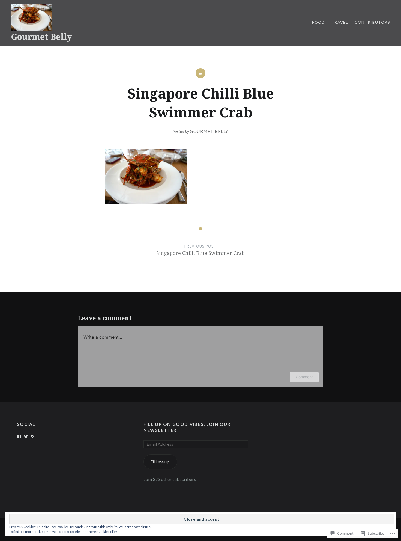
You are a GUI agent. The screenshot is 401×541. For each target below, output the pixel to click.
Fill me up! (160, 461)
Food (318, 22)
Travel (339, 22)
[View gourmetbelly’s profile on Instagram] (32, 436)
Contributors (372, 22)
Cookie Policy (107, 532)
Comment (304, 376)
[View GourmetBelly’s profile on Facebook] (19, 436)
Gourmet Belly (41, 36)
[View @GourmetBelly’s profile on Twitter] (26, 436)
